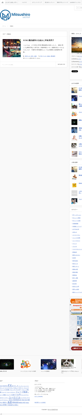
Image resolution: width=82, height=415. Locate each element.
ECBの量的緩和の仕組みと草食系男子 (38, 40)
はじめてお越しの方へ (11, 2)
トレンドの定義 (76, 237)
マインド (74, 243)
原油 (23, 400)
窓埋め (27, 402)
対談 (26, 400)
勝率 (20, 400)
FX (10, 385)
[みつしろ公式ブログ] (15, 15)
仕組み (48, 56)
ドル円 (18, 395)
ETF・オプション (76, 215)
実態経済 (74, 252)
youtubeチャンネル (75, 2)
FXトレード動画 (76, 217)
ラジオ (44, 56)
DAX (1, 386)
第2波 (1, 405)
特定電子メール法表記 (40, 402)
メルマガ (24, 2)
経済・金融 (33, 56)
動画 (17, 400)
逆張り (5, 405)
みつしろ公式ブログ (53, 409)
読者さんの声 (75, 286)
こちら (79, 58)
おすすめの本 (75, 229)
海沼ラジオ (27, 56)
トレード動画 (22, 392)
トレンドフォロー (15, 389)
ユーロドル (15, 397)
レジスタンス (24, 397)
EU (7, 386)
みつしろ (15, 386)
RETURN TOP (61, 64)
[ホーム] (2, 2)
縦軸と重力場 (3, 371)
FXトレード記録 (76, 220)
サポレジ (15, 388)
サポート (20, 388)
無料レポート (75, 266)
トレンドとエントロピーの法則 (28, 371)
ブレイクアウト (25, 394)
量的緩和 (53, 56)
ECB (41, 56)
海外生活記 (75, 260)
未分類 (74, 257)
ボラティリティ (4, 397)
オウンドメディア (37, 2)
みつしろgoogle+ (39, 396)
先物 (14, 400)
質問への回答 (75, 289)
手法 (1, 402)
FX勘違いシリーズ (77, 226)
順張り (16, 405)
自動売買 (74, 280)
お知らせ (74, 232)
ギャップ (2, 387)
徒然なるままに (76, 255)
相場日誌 (74, 275)
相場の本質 (75, 269)
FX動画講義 (75, 223)
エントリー (26, 386)
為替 (10, 402)
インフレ (21, 386)
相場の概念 (75, 272)
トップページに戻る (8, 64)
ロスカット (6, 400)
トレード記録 (10, 395)
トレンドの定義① (45, 371)
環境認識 (15, 402)
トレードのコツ (76, 240)
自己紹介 (74, 283)
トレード (4, 392)
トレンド (26, 388)
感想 (28, 400)
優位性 (11, 400)
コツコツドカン (76, 235)
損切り (5, 402)
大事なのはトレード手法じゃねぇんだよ (70, 372)
